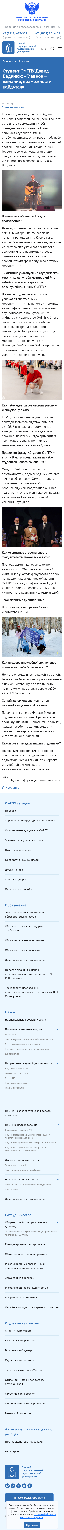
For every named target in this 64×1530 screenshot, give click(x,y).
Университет (11, 787)
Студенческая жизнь (22, 1323)
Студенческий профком (20, 1393)
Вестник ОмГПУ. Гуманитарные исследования (28, 1185)
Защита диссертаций (15, 1165)
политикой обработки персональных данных (38, 1516)
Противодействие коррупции (24, 1441)
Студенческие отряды (19, 1360)
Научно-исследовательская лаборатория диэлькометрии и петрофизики (25, 1149)
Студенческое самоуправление (25, 1403)
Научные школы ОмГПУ (16, 1068)
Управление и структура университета (30, 820)
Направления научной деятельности (28, 1063)
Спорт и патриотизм (18, 1330)
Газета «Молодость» (18, 1413)
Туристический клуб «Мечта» (23, 1370)
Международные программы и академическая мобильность (25, 1266)
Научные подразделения (21, 1124)
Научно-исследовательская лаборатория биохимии (30, 1143)
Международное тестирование (25, 1244)
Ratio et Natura (12, 1189)
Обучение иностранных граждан (26, 1254)
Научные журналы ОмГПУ (21, 1179)
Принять (32, 1525)
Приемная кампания (13, 107)
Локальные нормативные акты (25, 960)
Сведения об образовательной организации (32, 26)
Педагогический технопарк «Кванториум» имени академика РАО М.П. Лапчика (29, 974)
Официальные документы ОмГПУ (26, 830)
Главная (8, 61)
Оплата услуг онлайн (18, 889)
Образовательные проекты (22, 950)
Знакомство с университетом (24, 840)
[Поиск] (52, 49)
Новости (10, 810)
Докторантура (12, 1054)
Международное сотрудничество (26, 1287)
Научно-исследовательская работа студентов (28, 1113)
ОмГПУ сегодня (17, 803)
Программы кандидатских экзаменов (23, 1044)
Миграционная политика (21, 1297)
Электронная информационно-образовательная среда (25, 914)
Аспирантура (11, 1034)
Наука (10, 1012)
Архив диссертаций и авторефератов (23, 1170)
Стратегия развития (18, 850)
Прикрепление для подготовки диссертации (27, 1049)
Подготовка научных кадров (23, 1029)
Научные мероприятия (16, 1083)
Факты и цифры (15, 879)
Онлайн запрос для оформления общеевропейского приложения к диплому (31, 1233)
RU (43, 49)
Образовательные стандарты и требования (25, 928)
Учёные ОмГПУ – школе (16, 1073)
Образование (16, 905)
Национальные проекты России (25, 1019)
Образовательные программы (24, 940)
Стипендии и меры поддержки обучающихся (24, 1382)
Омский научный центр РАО (18, 1130)
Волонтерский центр (18, 1350)
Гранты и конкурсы (14, 1088)
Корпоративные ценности (22, 859)
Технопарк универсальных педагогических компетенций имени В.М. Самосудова (31, 992)
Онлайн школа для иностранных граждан (32, 1307)
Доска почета (14, 869)
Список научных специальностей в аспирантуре (29, 1039)
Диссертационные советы (22, 1160)
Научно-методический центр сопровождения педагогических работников (27, 1136)
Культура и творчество (20, 1340)
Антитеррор (12, 1451)
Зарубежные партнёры (20, 1277)
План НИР (10, 1078)
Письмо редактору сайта (29, 1497)
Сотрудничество (18, 1215)
